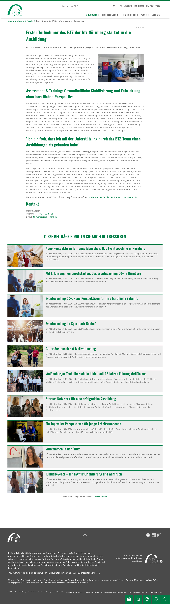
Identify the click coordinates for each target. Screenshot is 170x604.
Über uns (156, 14)
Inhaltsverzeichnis (156, 592)
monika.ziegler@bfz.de (46, 217)
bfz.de (9, 21)
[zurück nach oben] (85, 535)
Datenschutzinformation (93, 592)
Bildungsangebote (110, 14)
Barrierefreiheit (134, 592)
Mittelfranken (92, 14)
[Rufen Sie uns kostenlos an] (165, 599)
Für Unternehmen (129, 14)
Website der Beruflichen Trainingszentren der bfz (114, 197)
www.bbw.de (137, 561)
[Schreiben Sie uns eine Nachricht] (156, 599)
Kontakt (145, 592)
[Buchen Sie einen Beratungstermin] (129, 599)
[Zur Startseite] (11, 9)
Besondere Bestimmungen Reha (115, 592)
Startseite (68, 592)
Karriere (145, 14)
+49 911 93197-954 (46, 213)
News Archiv (155, 5)
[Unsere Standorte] (147, 599)
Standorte (128, 5)
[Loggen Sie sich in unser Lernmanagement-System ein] (138, 599)
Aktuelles (30, 21)
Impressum (78, 592)
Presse (141, 5)
